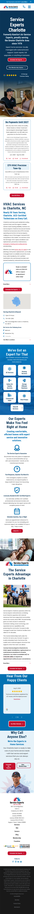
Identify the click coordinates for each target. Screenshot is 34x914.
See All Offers (16, 195)
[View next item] (21, 717)
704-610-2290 (9, 318)
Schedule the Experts (16, 60)
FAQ (17, 828)
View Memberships (23, 765)
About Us (16, 531)
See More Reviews (16, 724)
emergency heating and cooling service (15, 244)
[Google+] (21, 861)
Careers (16, 831)
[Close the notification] (30, 1)
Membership (17, 838)
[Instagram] (16, 861)
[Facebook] (13, 861)
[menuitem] (17, 896)
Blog (17, 835)
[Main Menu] (29, 7)
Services (17, 825)
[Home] (10, 6)
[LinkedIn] (18, 861)
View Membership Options (16, 67)
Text (9, 158)
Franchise (17, 841)
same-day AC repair (21, 249)
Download (25, 158)
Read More (17, 699)
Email (16, 158)
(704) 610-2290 (8, 657)
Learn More (24, 2)
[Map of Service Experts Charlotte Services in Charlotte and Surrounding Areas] (17, 301)
